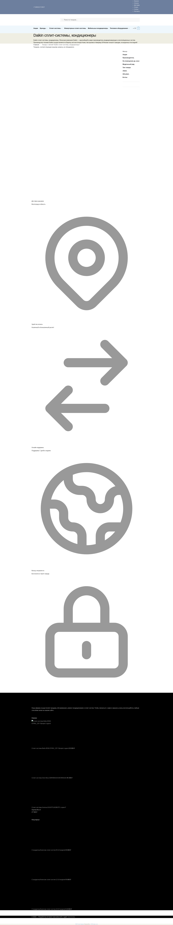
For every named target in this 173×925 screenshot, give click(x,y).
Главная (36, 44)
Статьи (136, 9)
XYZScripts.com (94, 924)
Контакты (137, 11)
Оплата (136, 3)
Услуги (136, 7)
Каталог (136, 1)
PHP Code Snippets (79, 924)
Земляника (71, 917)
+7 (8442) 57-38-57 (39, 7)
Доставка (137, 5)
